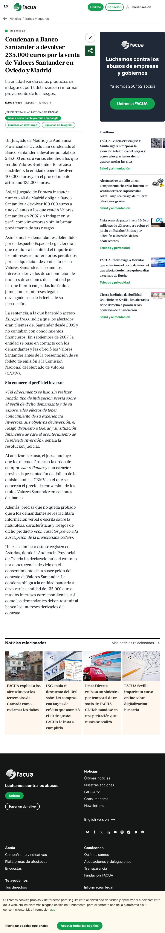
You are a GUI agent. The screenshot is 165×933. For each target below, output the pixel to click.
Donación (114, 7)
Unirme (95, 7)
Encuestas (13, 868)
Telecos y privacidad (115, 248)
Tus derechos (16, 887)
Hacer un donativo (22, 806)
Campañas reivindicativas (26, 855)
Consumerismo (96, 799)
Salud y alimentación (115, 168)
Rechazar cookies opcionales (26, 925)
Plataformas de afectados (26, 862)
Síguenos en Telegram (58, 125)
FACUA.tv (92, 792)
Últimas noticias (97, 778)
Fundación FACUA (98, 875)
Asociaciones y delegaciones (107, 862)
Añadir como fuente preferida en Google (33, 118)
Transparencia (95, 868)
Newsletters (94, 806)
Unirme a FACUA (132, 103)
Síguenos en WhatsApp (22, 125)
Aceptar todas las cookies (80, 925)
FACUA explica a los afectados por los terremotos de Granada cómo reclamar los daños (23, 697)
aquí (53, 909)
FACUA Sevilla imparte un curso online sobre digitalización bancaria (138, 697)
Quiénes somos (96, 855)
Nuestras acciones (99, 785)
